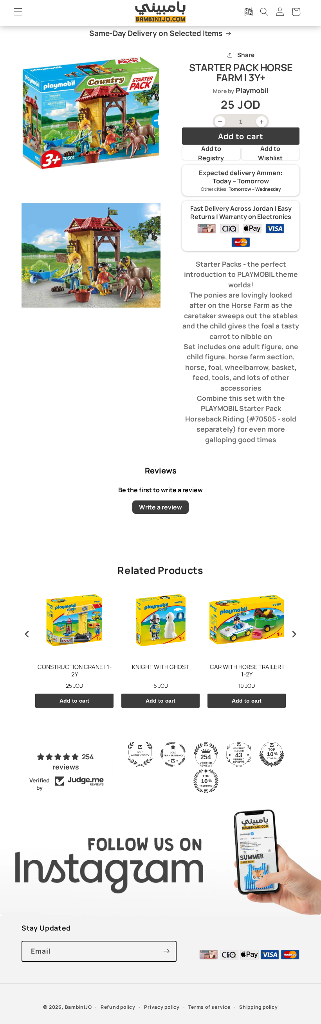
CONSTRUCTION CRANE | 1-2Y (75, 670)
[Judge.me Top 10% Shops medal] (271, 754)
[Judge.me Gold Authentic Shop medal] (140, 754)
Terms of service (209, 1007)
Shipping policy (258, 1007)
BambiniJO (78, 1007)
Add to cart (74, 701)
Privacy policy (162, 1007)
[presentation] (27, 634)
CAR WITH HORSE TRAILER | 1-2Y (247, 670)
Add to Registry (211, 153)
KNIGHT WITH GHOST (160, 667)
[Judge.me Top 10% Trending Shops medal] (205, 781)
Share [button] (245, 55)
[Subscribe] (166, 951)
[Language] (248, 11)
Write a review (160, 507)
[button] (18, 11)
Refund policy (118, 1007)
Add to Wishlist (270, 153)
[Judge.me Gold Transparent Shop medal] (173, 754)
